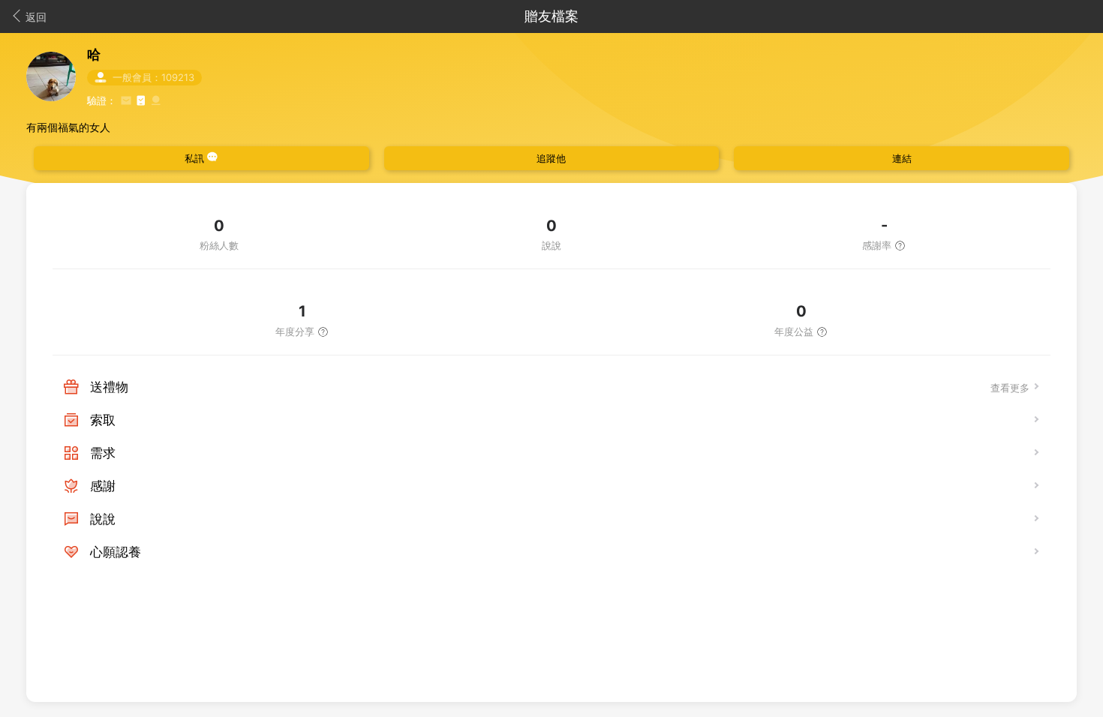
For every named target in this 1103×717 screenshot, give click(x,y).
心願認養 (115, 552)
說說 (103, 519)
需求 (103, 453)
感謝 (103, 486)
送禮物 (109, 387)
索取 (103, 420)
